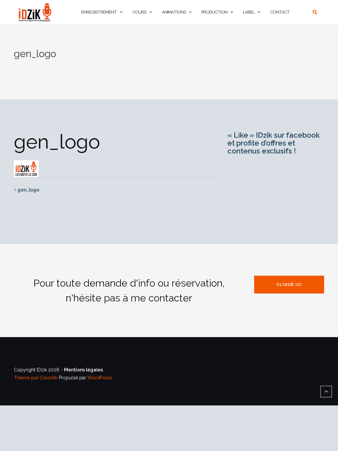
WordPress (99, 377)
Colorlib (48, 377)
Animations (174, 12)
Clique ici (289, 284)
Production (214, 12)
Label (248, 12)
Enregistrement (99, 12)
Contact (280, 12)
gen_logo (28, 189)
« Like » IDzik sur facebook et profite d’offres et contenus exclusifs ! (273, 143)
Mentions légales (83, 369)
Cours (139, 12)
